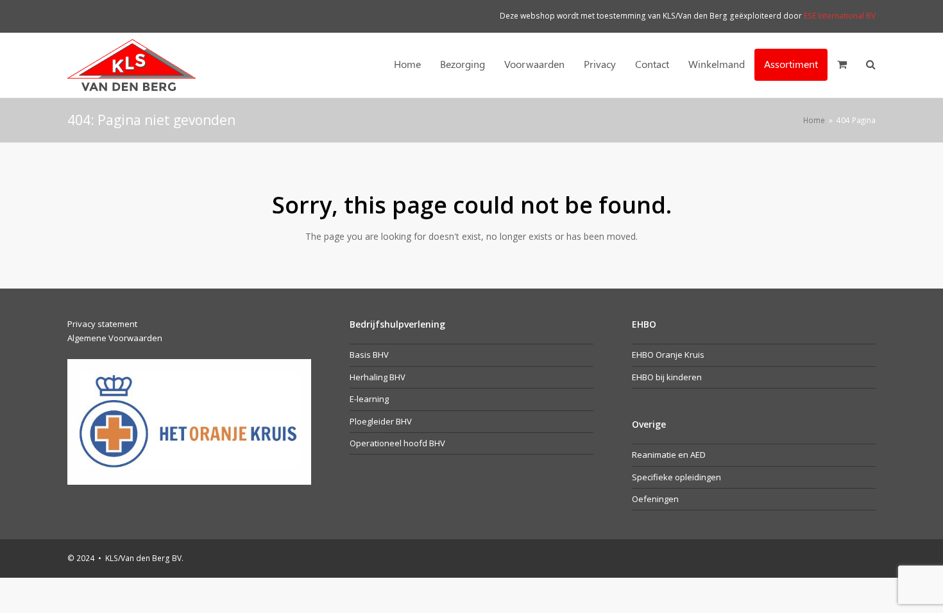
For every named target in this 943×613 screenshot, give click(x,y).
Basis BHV (369, 354)
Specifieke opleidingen (676, 477)
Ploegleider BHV (381, 421)
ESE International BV (840, 15)
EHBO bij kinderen (667, 377)
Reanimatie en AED (669, 454)
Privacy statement (102, 324)
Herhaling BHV (377, 377)
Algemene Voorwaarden (114, 338)
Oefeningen (655, 499)
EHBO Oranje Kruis (668, 354)
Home (814, 120)
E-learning (369, 399)
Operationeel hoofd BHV (397, 443)
